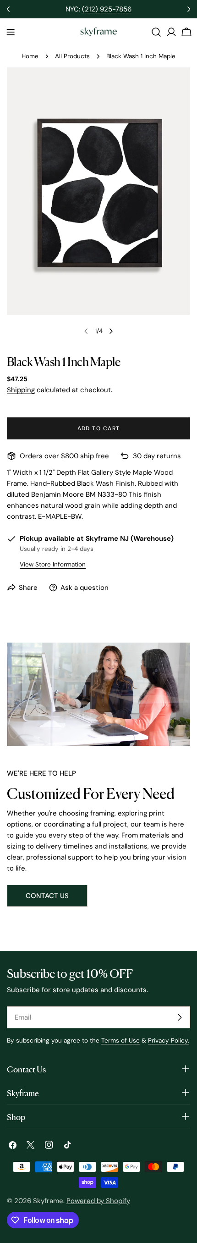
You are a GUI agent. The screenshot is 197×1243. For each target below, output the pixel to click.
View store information (53, 564)
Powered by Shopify (98, 1200)
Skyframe (48, 1200)
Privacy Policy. (168, 1040)
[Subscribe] (179, 1017)
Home (30, 56)
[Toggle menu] (10, 32)
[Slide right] (111, 331)
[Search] (156, 32)
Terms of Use (120, 1040)
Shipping (21, 389)
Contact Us (47, 895)
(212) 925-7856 (106, 9)
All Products (72, 56)
